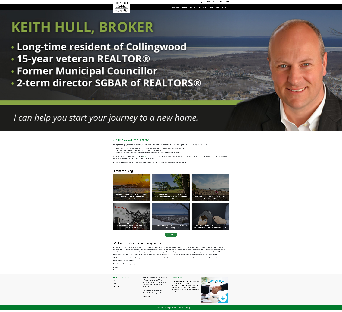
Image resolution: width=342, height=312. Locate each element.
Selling (192, 7)
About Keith (175, 7)
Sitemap (187, 308)
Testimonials (202, 7)
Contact (224, 7)
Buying (184, 7)
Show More (171, 235)
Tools (211, 7)
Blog (217, 7)
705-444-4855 (221, 2)
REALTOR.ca (147, 156)
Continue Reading (147, 296)
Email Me (119, 283)
